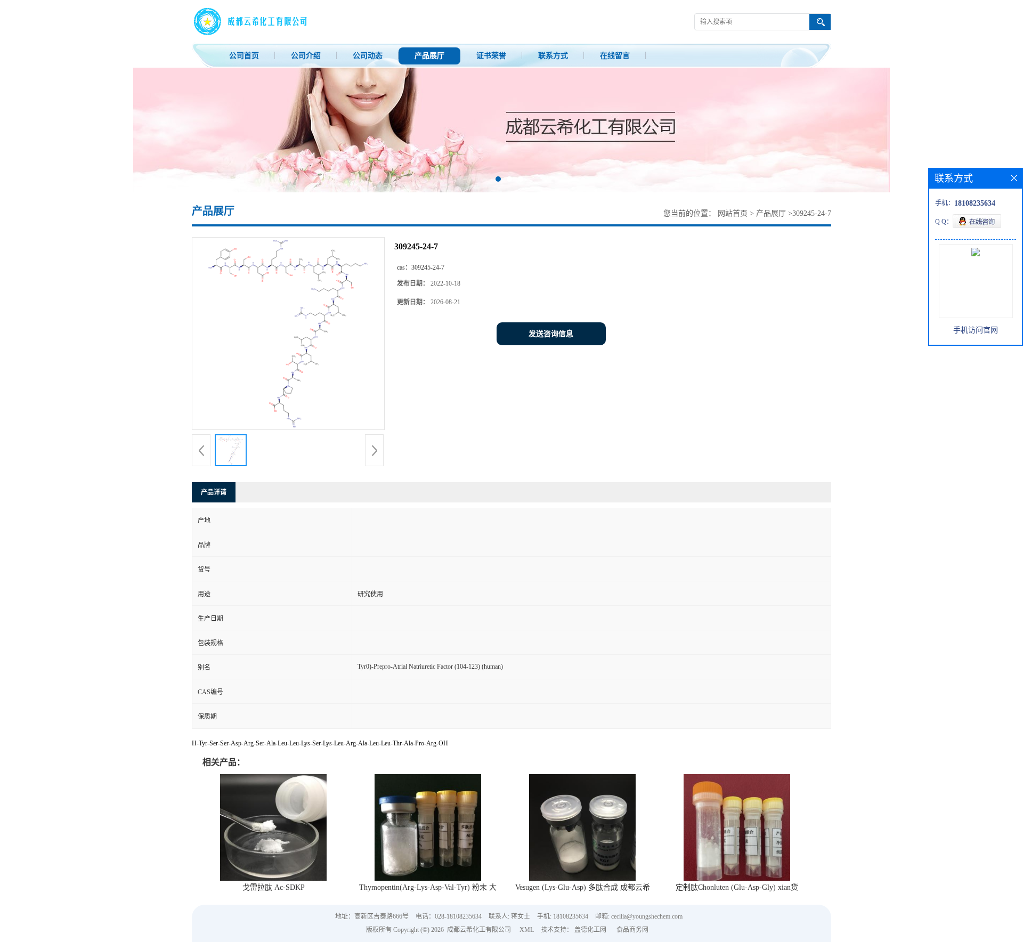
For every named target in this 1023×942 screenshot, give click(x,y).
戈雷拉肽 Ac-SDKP (273, 887)
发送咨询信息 (551, 334)
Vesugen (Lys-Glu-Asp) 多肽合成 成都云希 (582, 887)
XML (526, 929)
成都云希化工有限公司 (479, 929)
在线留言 (615, 56)
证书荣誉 (491, 56)
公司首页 (244, 56)
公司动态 (368, 56)
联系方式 (553, 56)
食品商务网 (632, 929)
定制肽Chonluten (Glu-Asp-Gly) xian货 (737, 887)
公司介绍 (306, 56)
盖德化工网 (590, 929)
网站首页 (733, 213)
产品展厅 (429, 56)
